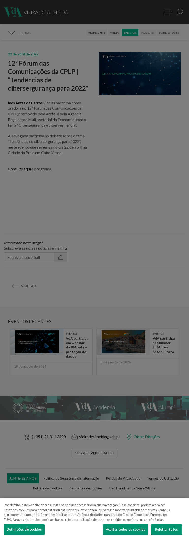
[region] (94, 518)
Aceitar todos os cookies (125, 529)
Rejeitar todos (166, 529)
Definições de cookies (24, 529)
